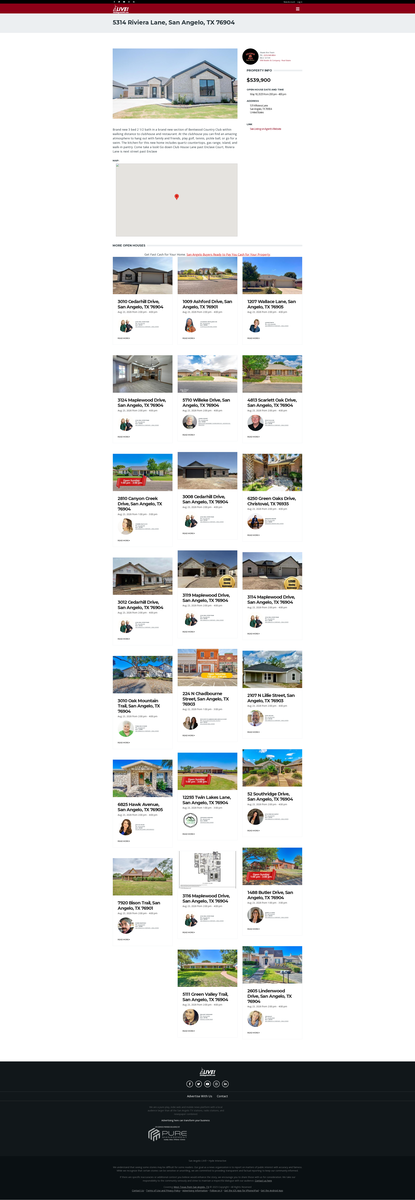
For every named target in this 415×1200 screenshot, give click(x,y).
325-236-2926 (271, 520)
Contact (222, 1096)
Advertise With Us (199, 1096)
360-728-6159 (271, 914)
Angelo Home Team (206, 1019)
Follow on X (216, 1190)
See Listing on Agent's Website (265, 129)
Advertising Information (195, 1190)
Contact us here (263, 1180)
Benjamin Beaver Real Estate (274, 523)
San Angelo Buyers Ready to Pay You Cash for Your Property (228, 254)
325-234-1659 (141, 924)
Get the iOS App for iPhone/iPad (241, 1190)
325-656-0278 (141, 728)
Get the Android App (272, 1190)
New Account (289, 2)
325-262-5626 (271, 1018)
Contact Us (138, 1190)
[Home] (121, 8)
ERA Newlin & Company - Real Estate (275, 60)
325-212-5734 (206, 1016)
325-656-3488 (204, 420)
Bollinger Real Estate (207, 724)
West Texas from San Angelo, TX (191, 1186)
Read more (123, 338)
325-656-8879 (271, 422)
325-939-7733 (271, 717)
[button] (177, 197)
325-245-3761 (141, 323)
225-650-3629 (206, 323)
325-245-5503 (141, 525)
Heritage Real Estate (206, 822)
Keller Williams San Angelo (144, 829)
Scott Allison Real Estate (208, 326)
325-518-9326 (141, 826)
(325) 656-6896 (271, 324)
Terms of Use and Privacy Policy (163, 1190)
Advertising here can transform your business (185, 1120)
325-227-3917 (271, 816)
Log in (299, 2)
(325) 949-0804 (269, 55)
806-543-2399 (206, 819)
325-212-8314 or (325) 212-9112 (211, 720)
